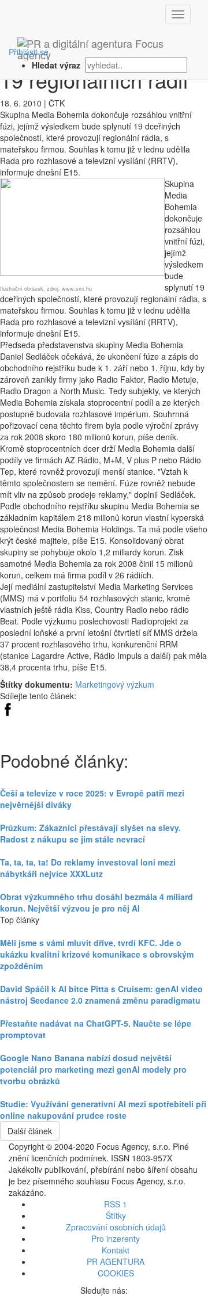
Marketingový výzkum (114, 684)
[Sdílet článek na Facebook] (7, 707)
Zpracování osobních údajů (116, 1227)
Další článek (30, 1131)
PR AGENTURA (115, 1261)
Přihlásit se (29, 52)
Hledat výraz (57, 65)
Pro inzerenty (115, 1238)
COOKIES (116, 1273)
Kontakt (115, 1250)
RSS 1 (115, 1204)
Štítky (116, 1215)
